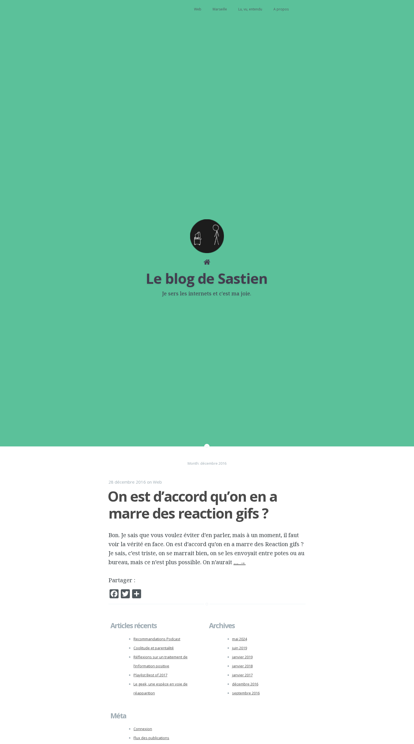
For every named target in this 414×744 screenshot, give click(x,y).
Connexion (142, 728)
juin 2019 (239, 647)
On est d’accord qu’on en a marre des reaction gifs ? (192, 505)
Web (197, 9)
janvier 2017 (242, 674)
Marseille (220, 9)
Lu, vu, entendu (250, 9)
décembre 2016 (245, 684)
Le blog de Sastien (207, 278)
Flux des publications (151, 737)
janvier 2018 (242, 665)
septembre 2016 (246, 693)
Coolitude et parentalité (153, 647)
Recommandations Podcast (156, 638)
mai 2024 (239, 638)
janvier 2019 (242, 656)
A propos (281, 9)
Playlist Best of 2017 (150, 674)
